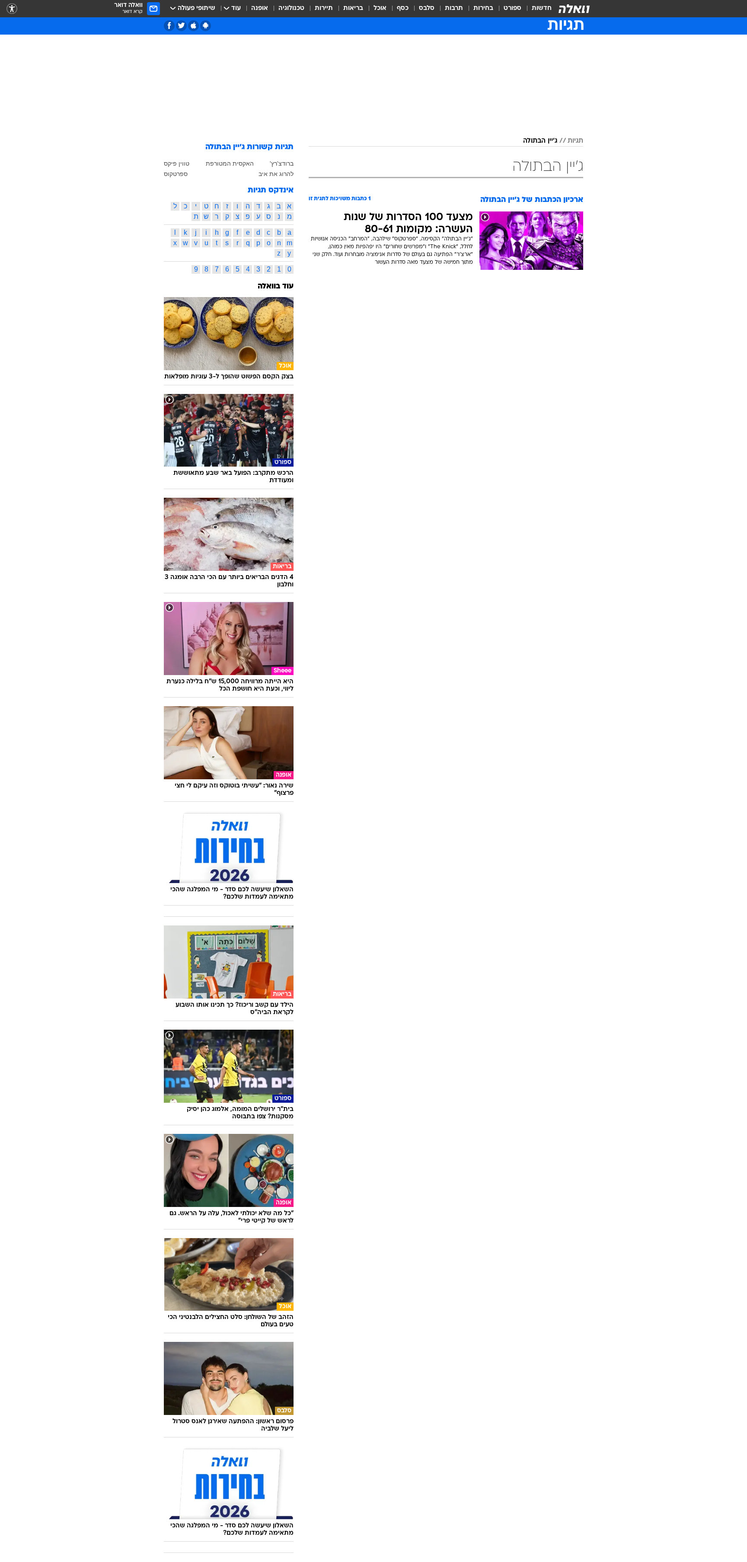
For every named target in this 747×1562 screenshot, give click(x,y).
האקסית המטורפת (230, 163)
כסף (403, 8)
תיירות (324, 8)
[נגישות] (11, 8)
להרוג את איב (276, 173)
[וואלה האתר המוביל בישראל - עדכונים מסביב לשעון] (574, 8)
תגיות (575, 141)
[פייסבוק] (169, 25)
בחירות (483, 8)
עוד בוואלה (276, 286)
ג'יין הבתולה (540, 141)
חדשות (542, 8)
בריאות (353, 8)
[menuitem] (536, 8)
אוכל (380, 8)
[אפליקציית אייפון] (193, 25)
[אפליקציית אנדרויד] (205, 25)
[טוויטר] (181, 25)
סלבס (426, 8)
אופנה (259, 8)
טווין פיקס (176, 163)
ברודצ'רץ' (282, 163)
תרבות (454, 8)
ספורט (512, 8)
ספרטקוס (176, 173)
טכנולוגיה (291, 8)
